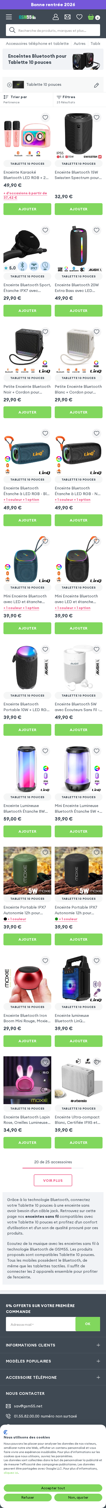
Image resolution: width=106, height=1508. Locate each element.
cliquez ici (11, 1472)
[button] (27, 499)
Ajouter (27, 209)
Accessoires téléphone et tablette (37, 43)
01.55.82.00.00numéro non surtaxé (45, 1416)
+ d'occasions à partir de (25, 195)
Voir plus (53, 1180)
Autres (80, 43)
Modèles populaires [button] (28, 1361)
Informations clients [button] (30, 1345)
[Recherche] (12, 30)
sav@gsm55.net (28, 1406)
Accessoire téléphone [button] (31, 1377)
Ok (87, 1324)
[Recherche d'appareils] (96, 85)
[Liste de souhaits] (79, 17)
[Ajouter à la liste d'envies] (45, 117)
